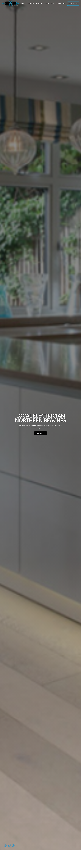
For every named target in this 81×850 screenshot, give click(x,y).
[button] (30, 3)
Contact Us (40, 433)
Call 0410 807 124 (73, 3)
